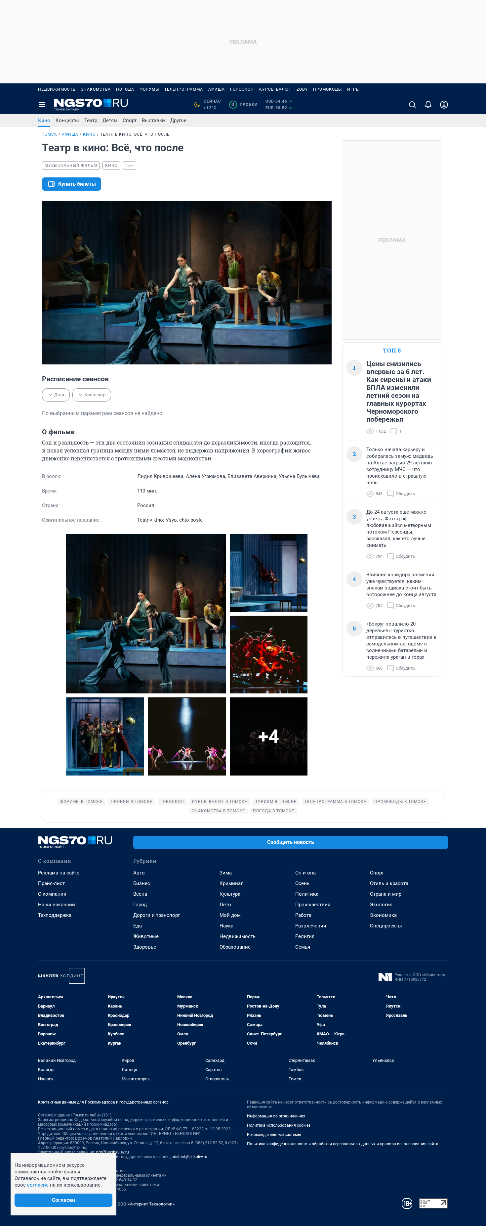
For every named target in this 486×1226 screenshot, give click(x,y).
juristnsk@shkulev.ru (189, 1157)
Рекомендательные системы (274, 1134)
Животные (146, 936)
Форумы (149, 89)
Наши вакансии (56, 905)
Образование (235, 947)
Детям (109, 120)
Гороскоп (242, 89)
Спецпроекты (386, 926)
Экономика (383, 915)
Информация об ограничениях (276, 1116)
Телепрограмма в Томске (335, 801)
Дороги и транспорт (156, 915)
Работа (303, 915)
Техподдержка (54, 915)
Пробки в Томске (131, 801)
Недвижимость (57, 89)
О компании (52, 894)
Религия (304, 936)
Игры (353, 89)
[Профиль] (444, 104)
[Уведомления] (428, 104)
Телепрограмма (183, 89)
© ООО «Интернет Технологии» (144, 1204)
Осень (302, 883)
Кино (44, 120)
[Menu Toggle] (42, 104)
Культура (230, 894)
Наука (226, 926)
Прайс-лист (51, 883)
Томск (49, 134)
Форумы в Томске (81, 801)
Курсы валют (275, 89)
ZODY (302, 89)
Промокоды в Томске (400, 801)
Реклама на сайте (58, 873)
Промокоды (327, 89)
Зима (226, 873)
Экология (381, 905)
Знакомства (96, 89)
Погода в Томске (273, 811)
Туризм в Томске (276, 801)
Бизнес (141, 883)
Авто (139, 873)
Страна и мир (385, 894)
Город (140, 905)
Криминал (232, 883)
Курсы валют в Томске (219, 801)
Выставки (153, 120)
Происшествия (312, 905)
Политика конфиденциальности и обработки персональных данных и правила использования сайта (342, 1144)
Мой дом (230, 915)
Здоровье (144, 947)
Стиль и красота (389, 883)
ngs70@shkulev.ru (112, 1152)
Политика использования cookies (278, 1125)
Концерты (67, 120)
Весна (140, 894)
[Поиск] (412, 104)
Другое (178, 120)
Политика (306, 894)
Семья (302, 947)
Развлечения (310, 926)
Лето (225, 905)
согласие (38, 1185)
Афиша (216, 89)
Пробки (244, 105)
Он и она (305, 873)
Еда (137, 926)
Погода (125, 89)
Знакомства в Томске (218, 811)
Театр (90, 120)
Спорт (130, 120)
